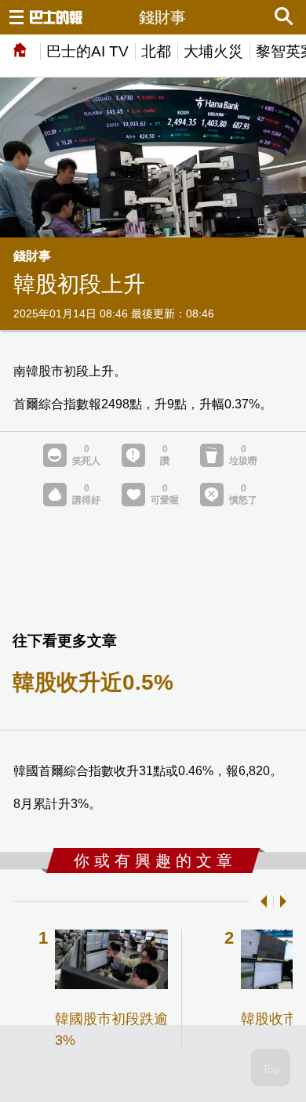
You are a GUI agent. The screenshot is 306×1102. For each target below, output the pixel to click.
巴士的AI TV (87, 51)
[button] (260, 901)
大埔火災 (213, 51)
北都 (156, 51)
